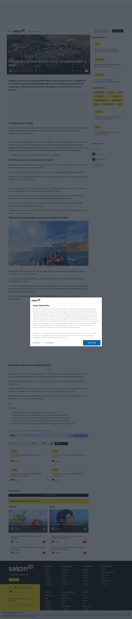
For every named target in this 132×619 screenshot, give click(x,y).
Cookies (43, 337)
